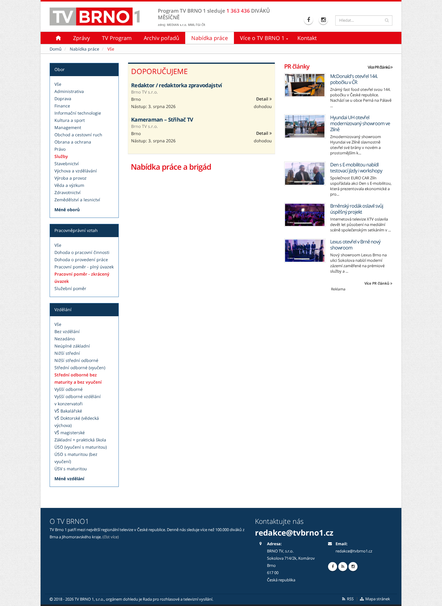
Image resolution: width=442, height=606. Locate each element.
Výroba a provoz (70, 178)
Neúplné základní (72, 346)
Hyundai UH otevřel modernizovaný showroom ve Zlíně (360, 123)
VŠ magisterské (69, 432)
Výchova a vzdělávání (75, 171)
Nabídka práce (209, 38)
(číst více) (111, 537)
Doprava (62, 98)
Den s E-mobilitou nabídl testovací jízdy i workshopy (356, 167)
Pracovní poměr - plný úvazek (84, 267)
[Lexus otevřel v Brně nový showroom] (305, 251)
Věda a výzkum (69, 185)
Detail (262, 99)
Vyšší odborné (68, 389)
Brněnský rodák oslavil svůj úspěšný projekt (356, 209)
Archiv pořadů (161, 38)
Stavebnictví (66, 163)
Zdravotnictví (67, 192)
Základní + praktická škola (80, 440)
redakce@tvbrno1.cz (354, 551)
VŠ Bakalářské (68, 411)
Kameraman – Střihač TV (162, 119)
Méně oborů (67, 209)
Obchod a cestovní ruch (78, 135)
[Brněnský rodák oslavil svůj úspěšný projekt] (305, 215)
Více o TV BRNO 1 (262, 38)
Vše (57, 84)
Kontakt (307, 38)
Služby (61, 156)
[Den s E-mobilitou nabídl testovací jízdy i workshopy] (305, 173)
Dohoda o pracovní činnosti (81, 252)
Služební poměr (70, 288)
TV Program (117, 38)
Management (67, 127)
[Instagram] (324, 19)
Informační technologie (77, 113)
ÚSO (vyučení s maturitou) (80, 447)
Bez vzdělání (67, 331)
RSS (350, 598)
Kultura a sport (69, 120)
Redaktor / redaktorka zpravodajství (176, 85)
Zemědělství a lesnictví (77, 200)
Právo (60, 149)
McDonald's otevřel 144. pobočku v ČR (354, 79)
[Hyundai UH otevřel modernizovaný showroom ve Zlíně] (305, 126)
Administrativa (69, 91)
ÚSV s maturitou (70, 469)
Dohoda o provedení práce (81, 259)
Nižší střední (67, 353)
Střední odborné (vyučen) (79, 367)
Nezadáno (64, 339)
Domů (56, 49)
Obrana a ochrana (72, 142)
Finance (62, 106)
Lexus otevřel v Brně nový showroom (355, 244)
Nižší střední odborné (76, 360)
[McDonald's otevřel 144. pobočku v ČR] (305, 85)
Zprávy (81, 38)
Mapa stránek (377, 598)
